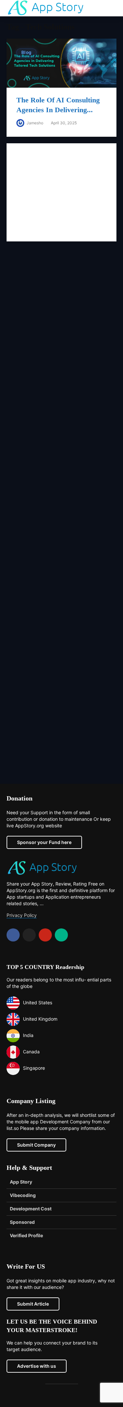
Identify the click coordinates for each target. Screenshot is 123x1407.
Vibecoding (23, 1195)
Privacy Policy (22, 915)
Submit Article (33, 1304)
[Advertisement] (61, 517)
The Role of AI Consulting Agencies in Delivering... (58, 105)
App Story (21, 1182)
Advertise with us (36, 1366)
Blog (26, 52)
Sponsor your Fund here (44, 842)
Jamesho (34, 122)
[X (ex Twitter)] (29, 934)
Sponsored (22, 1222)
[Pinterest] (45, 934)
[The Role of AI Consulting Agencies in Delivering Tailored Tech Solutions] (61, 62)
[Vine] (61, 934)
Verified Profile (26, 1235)
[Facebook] (13, 934)
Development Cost (30, 1208)
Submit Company (36, 1145)
